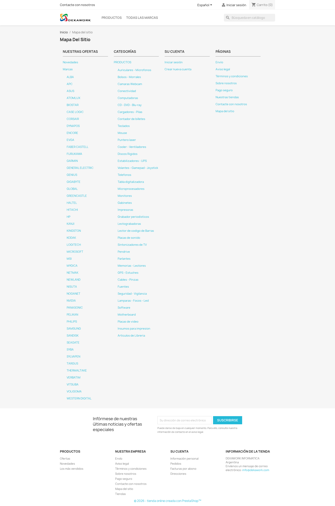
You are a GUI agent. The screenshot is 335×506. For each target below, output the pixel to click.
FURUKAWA (74, 154)
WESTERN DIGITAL (79, 398)
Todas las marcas (142, 18)
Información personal (184, 458)
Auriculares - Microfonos (134, 70)
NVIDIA (71, 301)
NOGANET (73, 294)
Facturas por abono (183, 468)
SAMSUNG (74, 329)
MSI (69, 259)
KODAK (71, 238)
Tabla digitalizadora (131, 182)
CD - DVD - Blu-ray (130, 105)
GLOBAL (72, 189)
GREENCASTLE (77, 196)
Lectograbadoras (129, 224)
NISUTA (72, 287)
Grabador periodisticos (133, 217)
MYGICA (72, 266)
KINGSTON (74, 231)
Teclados (124, 126)
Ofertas (65, 458)
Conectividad (127, 91)
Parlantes (124, 259)
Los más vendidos (71, 468)
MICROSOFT (75, 252)
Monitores (125, 196)
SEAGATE (73, 343)
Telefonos (124, 175)
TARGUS (72, 363)
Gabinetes (125, 203)
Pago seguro (224, 90)
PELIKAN (72, 315)
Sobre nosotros (226, 83)
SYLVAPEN (73, 356)
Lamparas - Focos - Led (133, 301)
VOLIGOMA (74, 391)
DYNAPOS (73, 126)
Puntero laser (127, 140)
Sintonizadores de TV (132, 245)
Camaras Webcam (130, 84)
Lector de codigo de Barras (136, 231)
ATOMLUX (73, 98)
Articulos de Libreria (131, 336)
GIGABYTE (73, 182)
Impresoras (125, 210)
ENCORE (72, 133)
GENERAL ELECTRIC (80, 168)
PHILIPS (72, 322)
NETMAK (72, 273)
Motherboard (127, 315)
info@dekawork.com (255, 470)
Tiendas (120, 494)
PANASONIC (75, 308)
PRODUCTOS (112, 18)
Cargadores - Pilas (130, 112)
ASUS (70, 91)
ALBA (70, 77)
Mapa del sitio (225, 111)
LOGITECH (74, 245)
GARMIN (72, 161)
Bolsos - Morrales (129, 77)
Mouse (122, 133)
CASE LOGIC (75, 112)
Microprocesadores (131, 189)
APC (70, 84)
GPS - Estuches (128, 273)
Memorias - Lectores (132, 266)
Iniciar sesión (174, 62)
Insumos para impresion (134, 329)
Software (124, 308)
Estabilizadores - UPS (132, 161)
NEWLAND (73, 280)
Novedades (70, 62)
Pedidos (175, 463)
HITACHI (72, 210)
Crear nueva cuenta (178, 69)
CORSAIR (73, 119)
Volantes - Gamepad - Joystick (138, 168)
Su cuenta (179, 451)
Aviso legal (223, 69)
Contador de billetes (131, 119)
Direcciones (178, 474)
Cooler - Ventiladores (132, 147)
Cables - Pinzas (128, 280)
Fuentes (123, 287)
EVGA (70, 140)
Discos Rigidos (127, 154)
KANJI (70, 224)
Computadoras (128, 98)
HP (68, 217)
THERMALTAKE (77, 370)
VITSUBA (73, 384)
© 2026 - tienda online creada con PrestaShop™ (167, 501)
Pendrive (124, 252)
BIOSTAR (73, 105)
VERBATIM (73, 377)
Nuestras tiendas (227, 97)
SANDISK (73, 336)
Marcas (68, 69)
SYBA (70, 350)
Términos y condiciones (232, 76)
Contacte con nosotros (77, 5)
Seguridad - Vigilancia (132, 294)
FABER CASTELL (77, 147)
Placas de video (128, 322)
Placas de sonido (129, 238)
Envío (219, 62)
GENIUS (72, 175)
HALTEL (72, 203)
